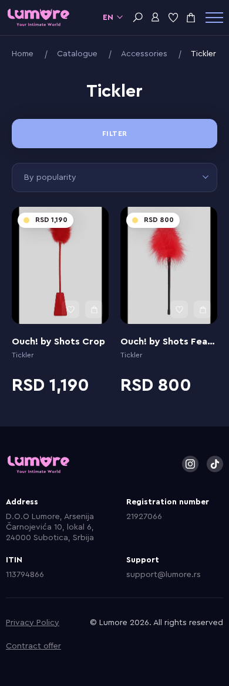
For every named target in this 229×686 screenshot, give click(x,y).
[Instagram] (190, 464)
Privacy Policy (32, 623)
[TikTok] (215, 464)
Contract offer (33, 646)
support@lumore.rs (163, 575)
